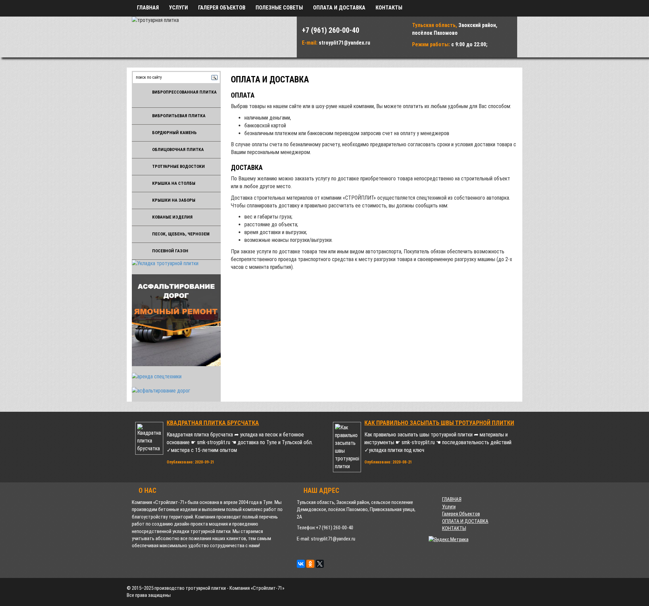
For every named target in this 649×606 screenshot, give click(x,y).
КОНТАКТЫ (389, 7)
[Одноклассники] (310, 564)
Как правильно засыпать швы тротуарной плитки (439, 422)
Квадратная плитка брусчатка (213, 422)
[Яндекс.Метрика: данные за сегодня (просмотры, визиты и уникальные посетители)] (448, 539)
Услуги (178, 7)
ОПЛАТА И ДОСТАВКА (339, 7)
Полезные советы (279, 7)
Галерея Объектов (221, 7)
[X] (320, 564)
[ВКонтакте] (301, 564)
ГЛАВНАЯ (148, 7)
